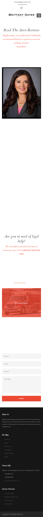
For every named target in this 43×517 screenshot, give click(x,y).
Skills (6, 457)
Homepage (8, 450)
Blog (5, 443)
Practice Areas (9, 453)
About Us (7, 439)
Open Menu (39, 15)
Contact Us (7, 446)
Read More (21, 46)
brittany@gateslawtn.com (22, 2)
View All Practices (20, 283)
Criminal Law (8, 500)
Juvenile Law (8, 504)
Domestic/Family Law (11, 497)
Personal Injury (21, 303)
